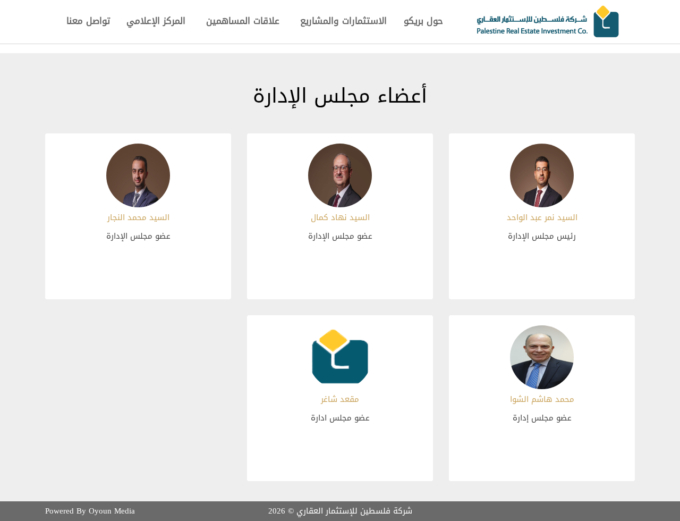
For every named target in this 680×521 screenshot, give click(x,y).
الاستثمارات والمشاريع (343, 20)
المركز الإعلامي (155, 20)
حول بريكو (423, 20)
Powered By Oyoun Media (90, 510)
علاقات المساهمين (242, 20)
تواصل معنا (88, 20)
